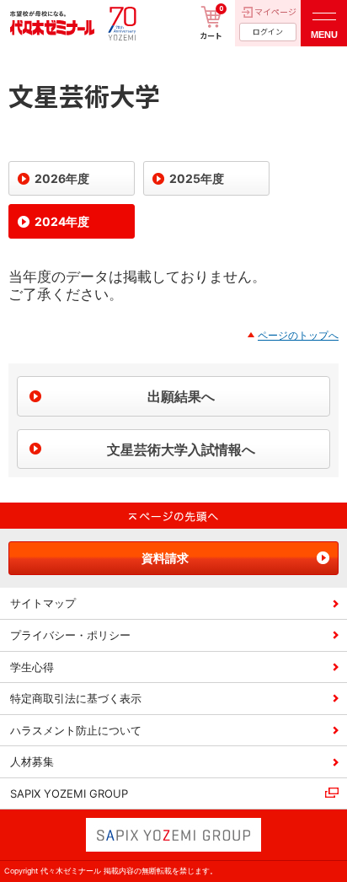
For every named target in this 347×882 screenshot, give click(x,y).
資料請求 (165, 558)
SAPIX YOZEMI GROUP (69, 793)
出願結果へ (181, 396)
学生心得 (32, 667)
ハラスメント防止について (75, 730)
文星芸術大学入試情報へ (181, 449)
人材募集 (32, 761)
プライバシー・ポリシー (70, 635)
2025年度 (196, 178)
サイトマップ (43, 603)
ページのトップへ (298, 335)
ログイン (268, 31)
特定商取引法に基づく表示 (75, 698)
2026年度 (62, 178)
